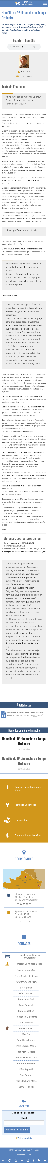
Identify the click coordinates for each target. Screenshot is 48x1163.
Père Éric (26, 1034)
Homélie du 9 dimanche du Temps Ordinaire (24, 741)
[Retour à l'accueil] (24, 3)
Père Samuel (26, 1075)
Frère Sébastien (26, 1011)
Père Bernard (26, 1022)
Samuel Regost (26, 1086)
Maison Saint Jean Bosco (29, 963)
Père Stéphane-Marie (26, 1081)
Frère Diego (26, 987)
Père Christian (26, 1028)
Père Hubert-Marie (26, 1040)
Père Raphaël (26, 1069)
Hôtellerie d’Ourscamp (26, 1016)
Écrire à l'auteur (25, 76)
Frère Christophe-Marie (26, 982)
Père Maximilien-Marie (26, 1057)
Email (24, 1118)
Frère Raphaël (26, 1005)
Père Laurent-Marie (26, 1046)
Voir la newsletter (25, 1138)
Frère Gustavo (26, 993)
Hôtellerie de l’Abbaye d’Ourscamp (29, 956)
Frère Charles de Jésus (26, 976)
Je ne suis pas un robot (24, 1112)
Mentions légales (24, 1155)
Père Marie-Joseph (26, 1051)
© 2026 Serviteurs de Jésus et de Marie (23, 1150)
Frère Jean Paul (26, 999)
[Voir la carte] (24, 879)
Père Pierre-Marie (26, 1063)
